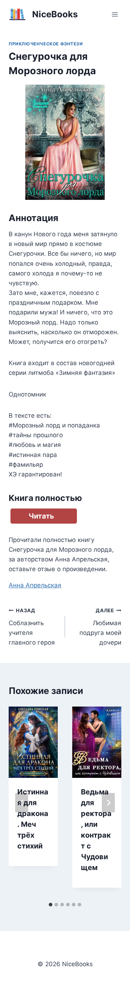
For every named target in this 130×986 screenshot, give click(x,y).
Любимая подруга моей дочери (100, 627)
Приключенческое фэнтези (46, 43)
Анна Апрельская (35, 585)
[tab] (50, 904)
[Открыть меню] (114, 14)
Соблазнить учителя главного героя (32, 627)
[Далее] (108, 802)
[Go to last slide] (21, 802)
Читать (41, 516)
